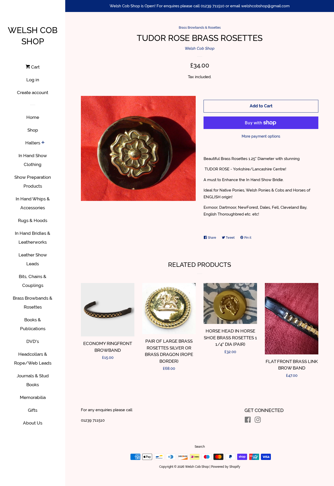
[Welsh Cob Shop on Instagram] (258, 421)
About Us (32, 423)
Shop (32, 130)
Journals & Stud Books (33, 380)
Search (200, 446)
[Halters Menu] (43, 143)
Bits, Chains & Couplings (32, 281)
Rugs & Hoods (32, 220)
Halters (32, 142)
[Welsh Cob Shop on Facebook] (247, 421)
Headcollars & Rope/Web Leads (32, 359)
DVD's (32, 341)
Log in (32, 79)
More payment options (261, 136)
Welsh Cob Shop (32, 35)
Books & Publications (32, 324)
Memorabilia (33, 397)
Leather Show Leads (33, 259)
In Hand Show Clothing (33, 160)
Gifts (32, 410)
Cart (35, 67)
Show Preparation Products (32, 182)
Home (32, 117)
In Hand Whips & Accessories (33, 203)
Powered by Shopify (225, 467)
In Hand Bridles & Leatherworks (32, 238)
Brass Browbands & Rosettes (32, 303)
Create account (32, 92)
